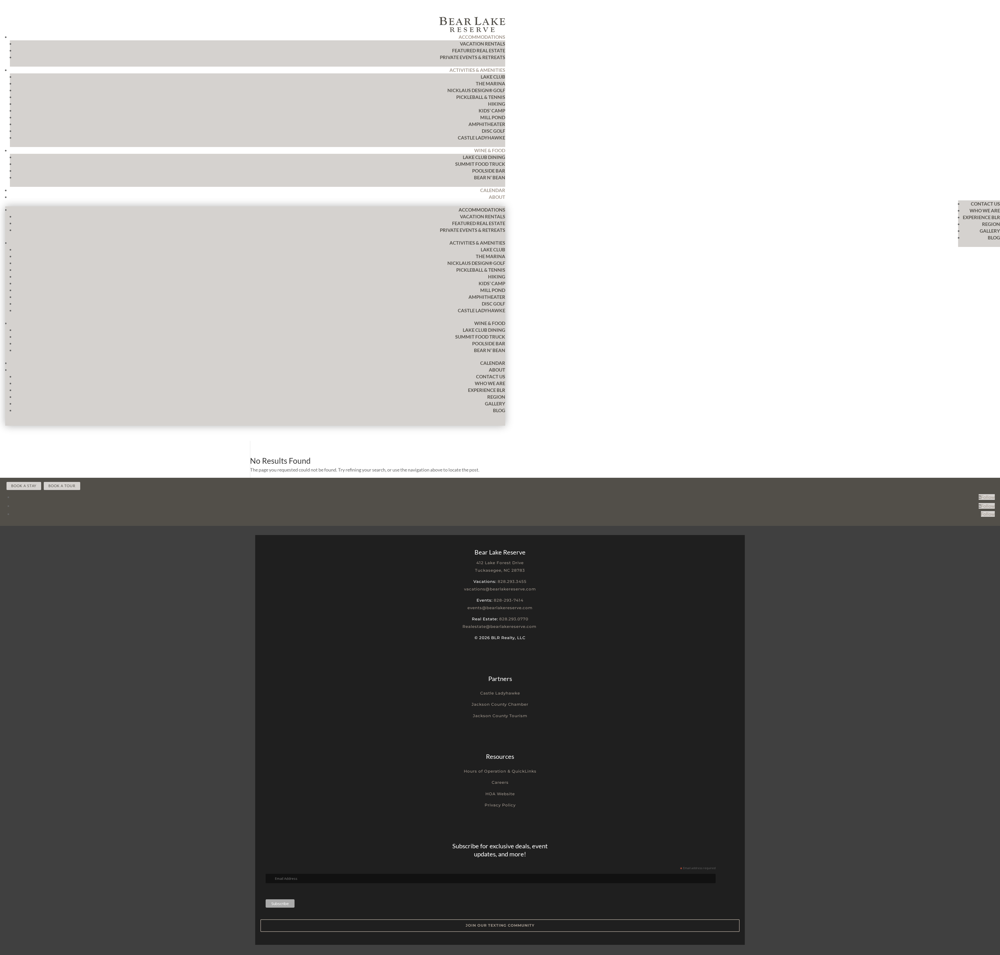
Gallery (990, 231)
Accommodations (482, 37)
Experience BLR (981, 217)
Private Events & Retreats (472, 57)
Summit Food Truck (480, 164)
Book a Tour (62, 486)
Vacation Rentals (482, 44)
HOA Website (500, 793)
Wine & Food (489, 150)
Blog (994, 237)
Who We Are (985, 210)
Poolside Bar (488, 171)
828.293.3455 (512, 581)
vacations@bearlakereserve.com (500, 589)
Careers (500, 782)
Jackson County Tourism (500, 715)
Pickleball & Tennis (480, 97)
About (497, 197)
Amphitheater (486, 124)
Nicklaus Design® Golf (476, 90)
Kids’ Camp (492, 110)
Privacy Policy (500, 805)
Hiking (496, 104)
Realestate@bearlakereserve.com (499, 626)
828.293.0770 (513, 618)
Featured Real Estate (478, 50)
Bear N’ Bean (489, 177)
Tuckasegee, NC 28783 (500, 570)
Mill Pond (492, 117)
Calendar (492, 190)
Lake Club (493, 77)
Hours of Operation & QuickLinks (500, 771)
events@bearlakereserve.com (500, 607)
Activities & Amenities (477, 70)
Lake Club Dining (484, 157)
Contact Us (985, 204)
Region (991, 224)
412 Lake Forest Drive (500, 562)
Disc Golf (493, 131)
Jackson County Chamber (500, 704)
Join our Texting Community (500, 925)
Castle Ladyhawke (481, 138)
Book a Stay (23, 486)
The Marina (490, 83)
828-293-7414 (508, 600)
